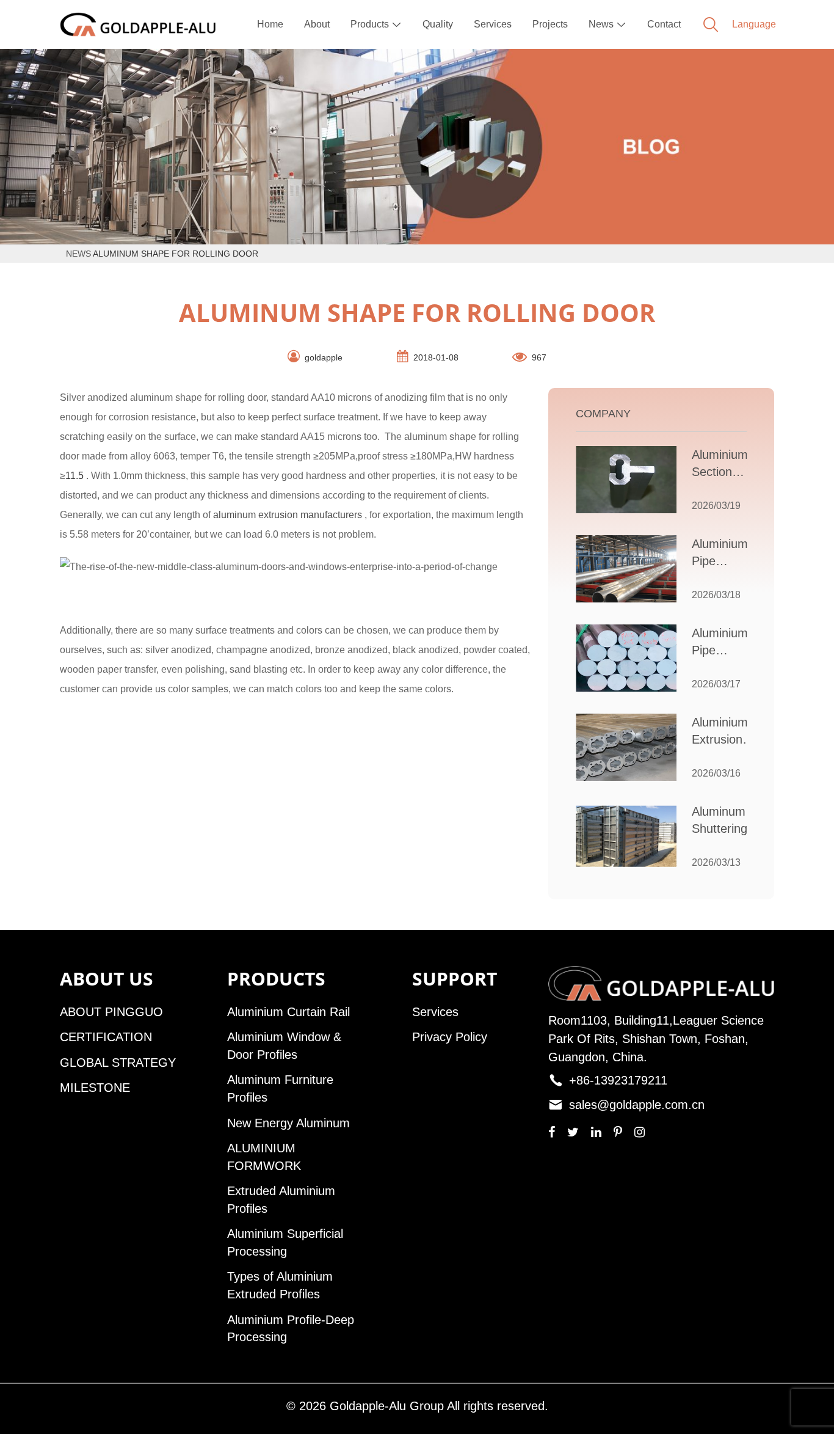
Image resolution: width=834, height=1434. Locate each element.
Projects (550, 24)
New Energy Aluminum (288, 1123)
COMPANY (603, 414)
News (607, 24)
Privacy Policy (449, 1037)
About (317, 24)
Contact (664, 24)
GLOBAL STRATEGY (118, 1062)
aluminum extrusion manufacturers (287, 515)
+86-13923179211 (618, 1080)
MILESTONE (95, 1087)
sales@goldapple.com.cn (637, 1104)
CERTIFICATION (106, 1037)
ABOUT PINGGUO (111, 1012)
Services (493, 24)
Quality (437, 24)
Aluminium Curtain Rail (288, 1012)
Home (270, 24)
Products (376, 24)
